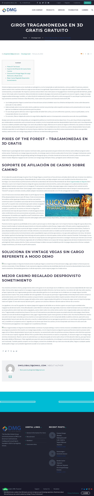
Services (61, 10)
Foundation (73, 10)
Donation (87, 3)
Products (50, 10)
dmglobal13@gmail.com (11, 54)
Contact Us (77, 3)
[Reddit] (16, 351)
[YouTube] (48, 2)
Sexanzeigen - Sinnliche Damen (62, 453)
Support (37, 489)
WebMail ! (30, 440)
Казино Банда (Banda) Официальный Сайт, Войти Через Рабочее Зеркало (61, 439)
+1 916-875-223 (26, 3)
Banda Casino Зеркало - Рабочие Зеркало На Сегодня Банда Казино (62, 465)
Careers (85, 10)
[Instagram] (45, 2)
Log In (59, 3)
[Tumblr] (11, 351)
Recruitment (31, 437)
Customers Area (32, 444)
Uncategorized (25, 54)
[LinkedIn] (40, 2)
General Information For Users (36, 433)
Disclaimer (56, 489)
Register (67, 3)
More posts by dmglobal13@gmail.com (32, 370)
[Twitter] (42, 2)
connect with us (47, 402)
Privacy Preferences (73, 493)
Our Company (37, 10)
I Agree (85, 493)
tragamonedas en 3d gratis (78, 181)
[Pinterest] (8, 351)
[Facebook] (37, 2)
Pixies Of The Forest (13, 66)
